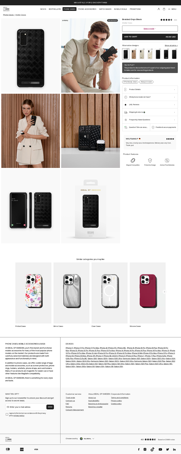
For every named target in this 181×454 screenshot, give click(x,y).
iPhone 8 (121, 356)
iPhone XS (70, 356)
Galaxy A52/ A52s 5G (79, 364)
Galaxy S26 (92, 358)
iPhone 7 (141, 356)
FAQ (67, 404)
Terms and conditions (119, 398)
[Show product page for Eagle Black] (158, 54)
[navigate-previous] (164, 292)
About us (92, 398)
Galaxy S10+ (70, 366)
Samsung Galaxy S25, (131, 358)
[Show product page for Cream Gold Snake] (149, 54)
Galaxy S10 (167, 364)
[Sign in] (158, 9)
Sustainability (93, 401)
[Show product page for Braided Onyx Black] (125, 54)
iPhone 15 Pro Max (108, 351)
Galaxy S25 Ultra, (158, 358)
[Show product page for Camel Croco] (133, 54)
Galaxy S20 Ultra (156, 364)
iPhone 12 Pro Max (124, 353)
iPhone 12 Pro (103, 353)
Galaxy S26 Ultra (115, 358)
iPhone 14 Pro (128, 351)
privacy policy (19, 415)
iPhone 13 (165, 351)
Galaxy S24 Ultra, (83, 361)
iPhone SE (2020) (110, 356)
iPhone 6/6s (161, 356)
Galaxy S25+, (145, 358)
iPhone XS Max (80, 356)
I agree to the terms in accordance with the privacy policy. (27, 414)
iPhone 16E (121, 348)
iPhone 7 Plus (150, 356)
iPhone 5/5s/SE (80, 358)
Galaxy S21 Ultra (117, 364)
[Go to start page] (6, 9)
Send (50, 407)
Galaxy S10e (81, 366)
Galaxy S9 (91, 366)
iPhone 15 (73, 351)
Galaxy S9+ (99, 366)
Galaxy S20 (129, 364)
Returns (69, 407)
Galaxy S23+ (114, 361)
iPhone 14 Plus (140, 351)
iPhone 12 (112, 353)
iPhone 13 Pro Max (78, 353)
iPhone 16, (131, 348)
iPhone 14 (119, 351)
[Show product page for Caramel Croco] (141, 54)
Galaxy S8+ (118, 366)
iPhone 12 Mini (137, 353)
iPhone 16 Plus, (151, 348)
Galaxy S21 (93, 364)
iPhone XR (91, 356)
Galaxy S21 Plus (104, 364)
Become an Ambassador (98, 404)
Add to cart (150, 37)
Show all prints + (171, 45)
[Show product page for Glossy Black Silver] (166, 54)
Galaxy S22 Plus (158, 361)
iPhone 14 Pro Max (154, 351)
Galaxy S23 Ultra (126, 361)
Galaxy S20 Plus (141, 364)
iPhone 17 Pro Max (92, 348)
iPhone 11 (171, 353)
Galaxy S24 (170, 358)
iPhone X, (99, 356)
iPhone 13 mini (91, 353)
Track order (70, 398)
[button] (158, 439)
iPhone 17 (69, 348)
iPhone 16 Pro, (140, 348)
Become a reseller (95, 407)
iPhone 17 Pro (79, 348)
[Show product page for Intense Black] (174, 54)
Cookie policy (116, 404)
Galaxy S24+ (71, 361)
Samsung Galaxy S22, (143, 361)
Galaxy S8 (109, 366)
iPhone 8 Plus (131, 356)
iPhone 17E (112, 348)
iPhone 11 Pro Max (150, 353)
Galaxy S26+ (103, 358)
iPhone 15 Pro (82, 351)
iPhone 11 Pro (162, 353)
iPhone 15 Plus (94, 351)
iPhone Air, (104, 348)
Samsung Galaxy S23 (99, 361)
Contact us (70, 401)
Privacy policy (116, 401)
